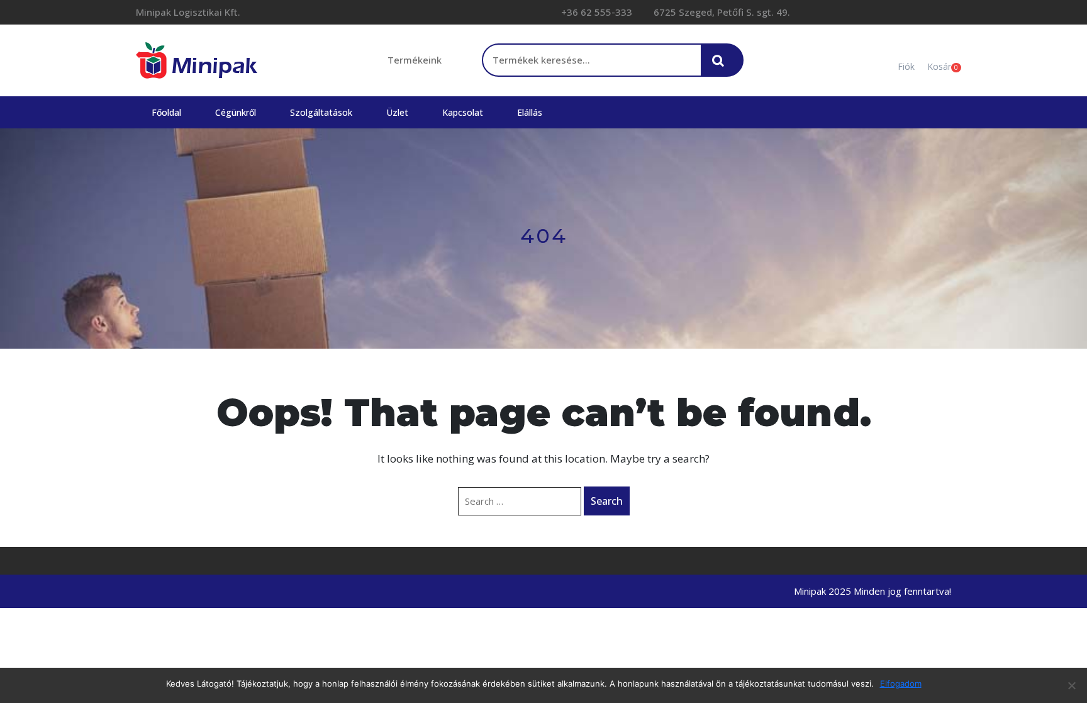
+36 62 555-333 (595, 12)
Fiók (906, 66)
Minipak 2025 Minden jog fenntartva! (872, 591)
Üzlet (397, 112)
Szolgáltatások (321, 112)
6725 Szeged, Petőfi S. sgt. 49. (720, 12)
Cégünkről (235, 112)
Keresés (721, 67)
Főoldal (166, 112)
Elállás (529, 112)
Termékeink (414, 59)
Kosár (939, 66)
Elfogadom (901, 683)
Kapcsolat (462, 112)
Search (607, 501)
